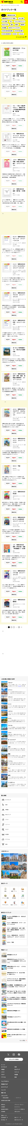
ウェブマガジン (5, 1081)
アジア (6, 829)
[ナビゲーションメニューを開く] (26, 2)
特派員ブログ (4, 1084)
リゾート (7, 824)
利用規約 (3, 1106)
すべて (3, 15)
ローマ (19, 686)
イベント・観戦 (5, 898)
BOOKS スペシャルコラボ (14, 27)
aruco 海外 (21, 18)
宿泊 (23, 891)
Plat (11, 21)
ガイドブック (7, 5)
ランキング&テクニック (19, 21)
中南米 (7, 809)
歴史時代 (22, 24)
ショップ (22, 904)
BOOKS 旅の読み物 (6, 34)
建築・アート (14, 891)
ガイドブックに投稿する (19, 1109)
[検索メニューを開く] (22, 2)
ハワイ (7, 819)
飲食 (5, 891)
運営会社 (3, 1104)
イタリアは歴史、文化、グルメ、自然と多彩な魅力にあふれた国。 (17, 685)
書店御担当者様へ (5, 1109)
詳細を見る (14, 68)
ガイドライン (17, 1106)
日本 (6, 844)
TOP (2, 5)
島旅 (12, 24)
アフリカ (7, 839)
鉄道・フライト (14, 904)
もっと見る (22, 1040)
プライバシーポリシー (19, 1104)
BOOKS (15, 34)
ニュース (3, 1090)
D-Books (21, 34)
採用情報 (3, 1111)
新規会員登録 (5, 1097)
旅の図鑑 (4, 27)
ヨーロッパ (8, 799)
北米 (6, 804)
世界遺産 (14, 898)
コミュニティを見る (14, 1059)
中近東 (7, 834)
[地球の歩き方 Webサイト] (7, 1)
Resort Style (5, 24)
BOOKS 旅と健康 (18, 30)
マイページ (18, 1097)
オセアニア (8, 814)
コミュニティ (4, 1095)
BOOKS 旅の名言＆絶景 (7, 30)
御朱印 (16, 24)
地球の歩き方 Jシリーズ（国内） (9, 18)
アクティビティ (5, 904)
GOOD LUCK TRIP (5, 1100)
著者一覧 (3, 1092)
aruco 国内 (4, 21)
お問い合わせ (17, 1111)
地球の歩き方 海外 (11, 15)
